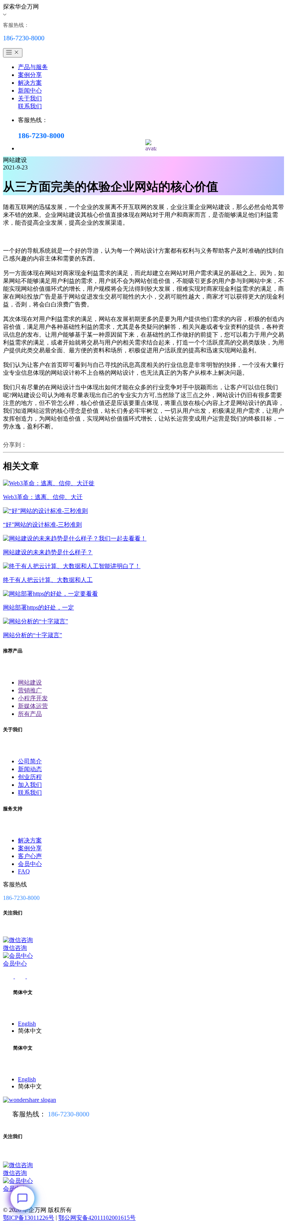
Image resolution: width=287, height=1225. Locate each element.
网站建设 (30, 682)
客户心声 (30, 856)
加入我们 (30, 785)
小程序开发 (33, 698)
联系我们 (30, 106)
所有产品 (30, 714)
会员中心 (30, 864)
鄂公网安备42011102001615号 (97, 1218)
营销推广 (30, 690)
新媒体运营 (33, 706)
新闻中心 (30, 90)
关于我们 (30, 98)
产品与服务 (33, 67)
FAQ (24, 871)
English (27, 1023)
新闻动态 (30, 769)
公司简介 (30, 761)
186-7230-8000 (68, 1114)
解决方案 (30, 83)
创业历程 (30, 777)
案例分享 (30, 75)
